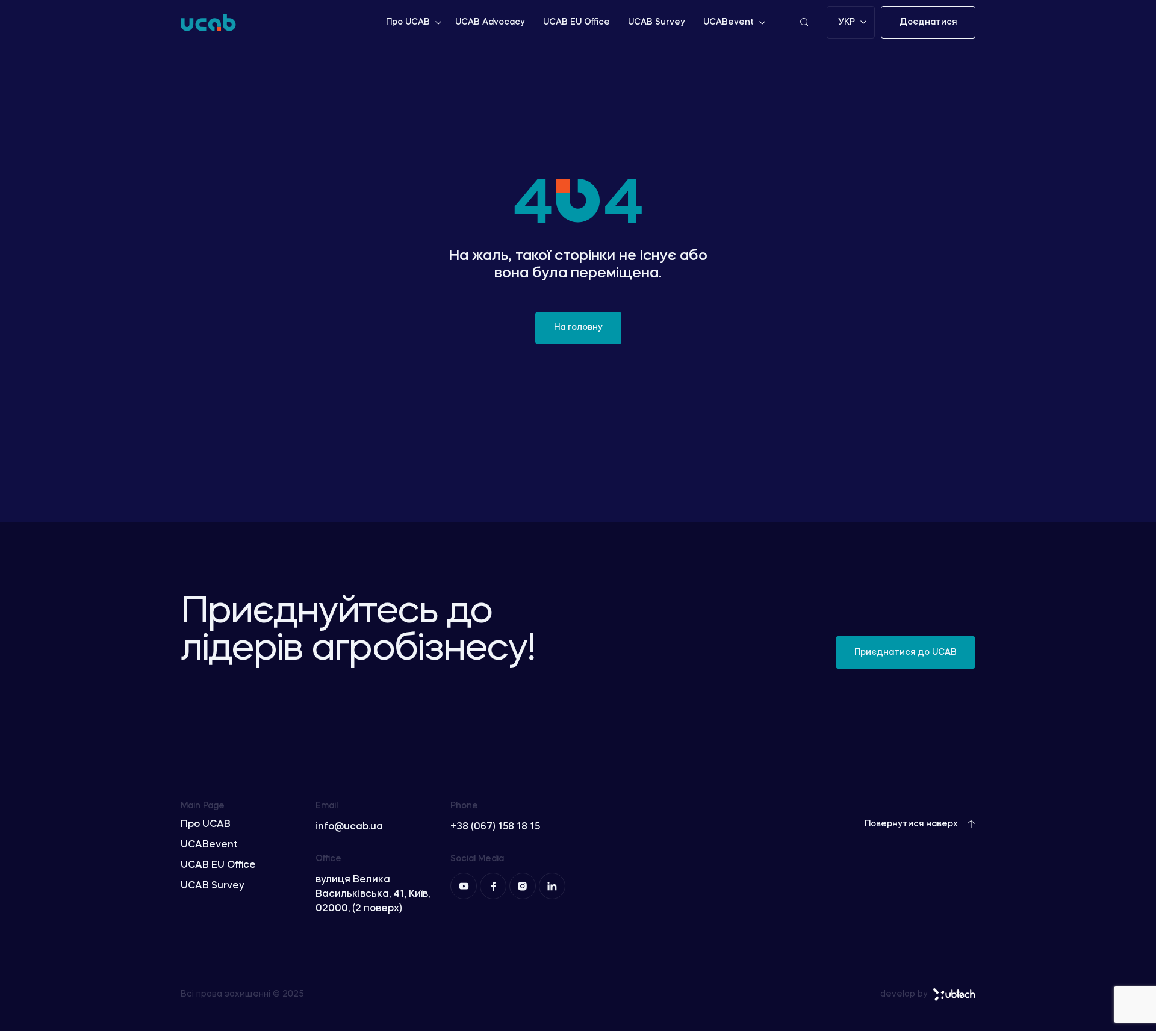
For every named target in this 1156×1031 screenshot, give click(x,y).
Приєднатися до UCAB (905, 652)
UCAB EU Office (576, 22)
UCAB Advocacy (490, 22)
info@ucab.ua (349, 827)
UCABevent (728, 22)
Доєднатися (928, 22)
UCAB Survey (656, 22)
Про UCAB (408, 22)
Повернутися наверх (911, 824)
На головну (578, 327)
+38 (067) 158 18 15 (495, 827)
